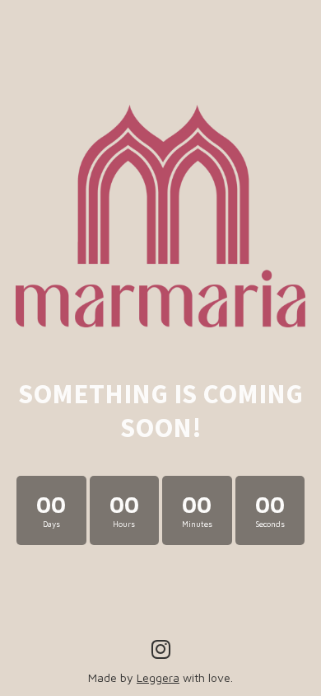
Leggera (158, 677)
